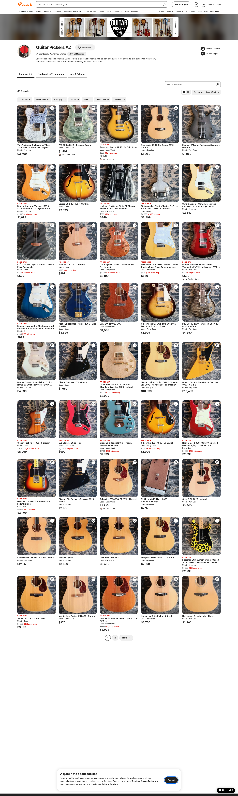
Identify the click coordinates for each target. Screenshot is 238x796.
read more (98, 61)
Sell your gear (181, 4)
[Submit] (218, 84)
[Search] (164, 4)
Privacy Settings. (110, 784)
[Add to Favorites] (52, 108)
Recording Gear (91, 11)
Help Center (214, 11)
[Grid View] (184, 92)
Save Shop (87, 47)
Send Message (77, 54)
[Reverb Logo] (25, 4)
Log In (218, 4)
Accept (171, 780)
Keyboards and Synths (73, 11)
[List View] (188, 92)
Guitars (38, 11)
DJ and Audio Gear (114, 11)
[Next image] (52, 124)
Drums (102, 11)
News (169, 11)
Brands (161, 11)
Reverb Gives (203, 11)
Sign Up (211, 4)
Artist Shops (190, 11)
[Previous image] (21, 124)
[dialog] (119, 780)
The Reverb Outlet (26, 11)
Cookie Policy (147, 781)
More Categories (131, 11)
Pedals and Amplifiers (52, 11)
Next (124, 638)
